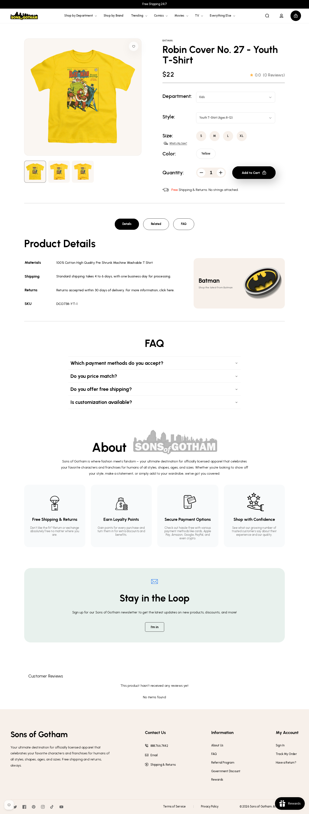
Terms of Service (174, 806)
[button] (80, 15)
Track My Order (286, 754)
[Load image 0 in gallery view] (35, 171)
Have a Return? (286, 762)
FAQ (183, 224)
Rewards (217, 779)
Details (126, 224)
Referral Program (222, 762)
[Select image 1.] (59, 171)
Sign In (280, 745)
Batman (167, 40)
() (270, 74)
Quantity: (173, 173)
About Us (217, 745)
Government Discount (225, 771)
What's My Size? (178, 143)
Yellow (205, 153)
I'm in (154, 627)
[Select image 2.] (83, 171)
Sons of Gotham (261, 806)
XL (242, 136)
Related (156, 224)
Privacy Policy (210, 806)
